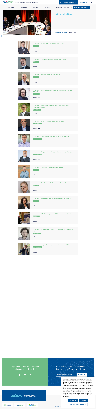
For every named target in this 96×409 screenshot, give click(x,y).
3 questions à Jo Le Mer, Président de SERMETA (46, 74)
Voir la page (35, 51)
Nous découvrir (11, 7)
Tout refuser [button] (83, 400)
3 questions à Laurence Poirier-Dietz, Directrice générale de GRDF (52, 198)
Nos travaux (36, 7)
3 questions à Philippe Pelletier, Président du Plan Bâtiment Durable (52, 152)
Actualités (47, 7)
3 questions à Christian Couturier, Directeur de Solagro (48, 167)
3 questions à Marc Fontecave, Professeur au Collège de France (51, 183)
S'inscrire (80, 374)
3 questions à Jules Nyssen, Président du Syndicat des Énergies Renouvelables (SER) (51, 106)
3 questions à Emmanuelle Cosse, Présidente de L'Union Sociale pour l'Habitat (52, 91)
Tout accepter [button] (73, 400)
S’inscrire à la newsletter (67, 2)
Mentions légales (59, 406)
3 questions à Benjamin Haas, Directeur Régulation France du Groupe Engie (53, 230)
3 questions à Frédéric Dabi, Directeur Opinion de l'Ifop (48, 44)
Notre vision (24, 7)
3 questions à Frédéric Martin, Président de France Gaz (48, 121)
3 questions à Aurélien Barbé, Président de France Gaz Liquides (51, 136)
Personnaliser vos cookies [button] (77, 404)
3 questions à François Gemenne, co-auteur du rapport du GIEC (51, 245)
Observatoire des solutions (81, 7)
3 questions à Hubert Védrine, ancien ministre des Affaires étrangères (53, 214)
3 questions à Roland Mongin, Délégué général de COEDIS (49, 59)
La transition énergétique (62, 7)
